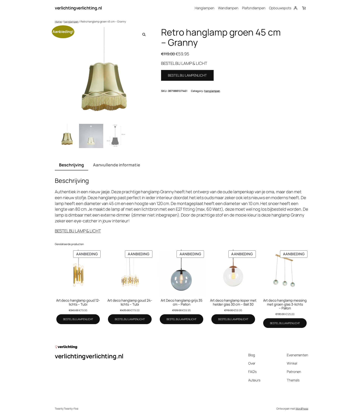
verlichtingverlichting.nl (78, 8)
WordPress (302, 408)
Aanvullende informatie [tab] (116, 165)
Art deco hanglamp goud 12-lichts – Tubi (78, 302)
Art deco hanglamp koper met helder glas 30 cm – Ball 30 (233, 302)
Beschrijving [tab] (71, 165)
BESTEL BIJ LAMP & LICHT (78, 231)
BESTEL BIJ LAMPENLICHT (187, 75)
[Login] (295, 8)
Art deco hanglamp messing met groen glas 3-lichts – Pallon (285, 304)
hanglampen (71, 21)
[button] (144, 34)
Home (58, 21)
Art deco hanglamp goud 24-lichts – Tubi (129, 302)
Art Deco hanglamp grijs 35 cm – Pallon (181, 302)
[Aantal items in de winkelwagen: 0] (304, 8)
